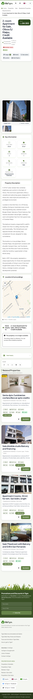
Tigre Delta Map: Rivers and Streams (11, 636)
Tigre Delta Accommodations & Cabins (11, 634)
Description (25, 54)
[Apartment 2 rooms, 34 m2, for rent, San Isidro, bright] (16, 484)
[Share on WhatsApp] (12, 365)
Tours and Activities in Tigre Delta (10, 639)
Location (7, 58)
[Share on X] (8, 365)
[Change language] (25, 3)
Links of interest (5, 653)
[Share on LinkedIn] (20, 365)
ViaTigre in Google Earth (7, 650)
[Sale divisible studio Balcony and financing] (16, 434)
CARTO (28, 317)
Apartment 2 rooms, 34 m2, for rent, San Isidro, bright (15, 497)
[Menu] (30, 3)
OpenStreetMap (15, 317)
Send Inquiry (16, 58)
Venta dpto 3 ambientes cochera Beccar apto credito (16, 396)
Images (7, 54)
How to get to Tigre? (7, 642)
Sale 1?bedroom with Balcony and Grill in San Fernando (16, 545)
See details (26, 419)
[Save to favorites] (18, 419)
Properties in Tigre (6, 667)
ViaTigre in (10, 683)
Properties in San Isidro (7, 675)
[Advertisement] (16, 79)
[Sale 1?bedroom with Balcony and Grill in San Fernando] (16, 532)
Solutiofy (29, 694)
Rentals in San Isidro (6, 672)
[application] (16, 299)
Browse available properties (16, 343)
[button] (16, 297)
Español (7, 679)
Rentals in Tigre (5, 669)
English (15, 679)
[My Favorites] (20, 3)
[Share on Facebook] (4, 365)
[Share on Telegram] (16, 365)
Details (17, 54)
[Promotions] (16, 3)
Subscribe (17, 612)
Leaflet (8, 317)
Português (24, 679)
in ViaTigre (6, 647)
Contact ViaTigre (5, 656)
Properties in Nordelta (7, 664)
